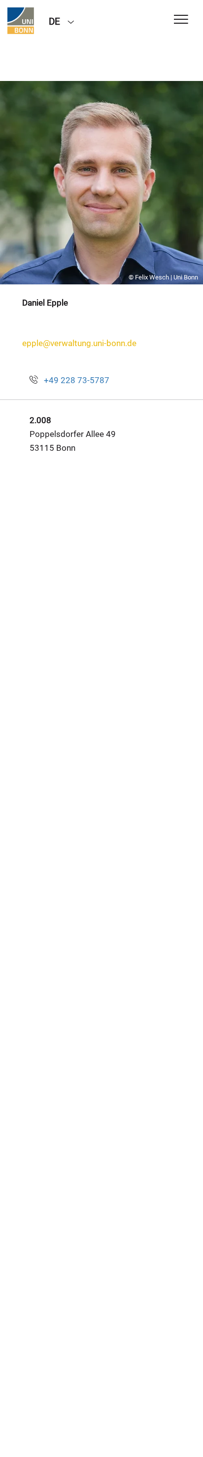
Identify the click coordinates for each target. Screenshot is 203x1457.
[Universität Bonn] (20, 20)
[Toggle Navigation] (181, 20)
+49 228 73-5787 (76, 380)
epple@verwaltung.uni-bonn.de (79, 343)
